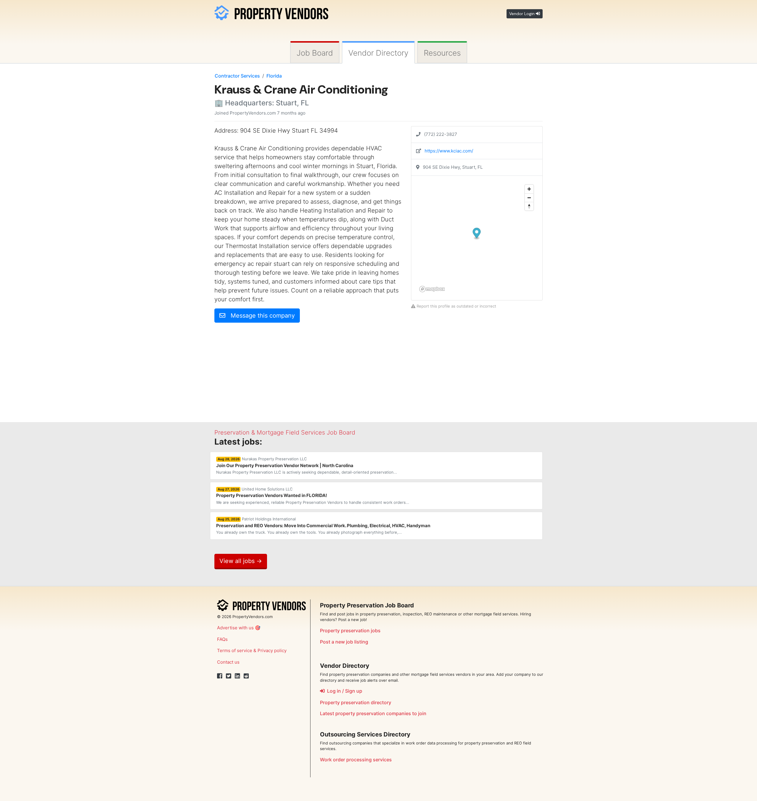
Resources (442, 52)
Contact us (228, 662)
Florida (274, 76)
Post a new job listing (344, 642)
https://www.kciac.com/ (449, 151)
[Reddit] (246, 676)
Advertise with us (235, 627)
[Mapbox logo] (432, 289)
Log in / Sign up (343, 691)
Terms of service (234, 650)
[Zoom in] (529, 189)
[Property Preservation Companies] (271, 11)
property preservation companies (373, 713)
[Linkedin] (237, 676)
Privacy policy (272, 650)
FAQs (222, 639)
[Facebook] (219, 676)
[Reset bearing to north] (529, 206)
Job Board (315, 52)
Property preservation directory (355, 702)
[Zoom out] (529, 197)
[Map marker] (477, 234)
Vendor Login (522, 13)
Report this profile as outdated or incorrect (455, 306)
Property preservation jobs (350, 630)
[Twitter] (228, 676)
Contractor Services (237, 76)
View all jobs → (240, 560)
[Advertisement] (264, 368)
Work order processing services (356, 760)
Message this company (260, 315)
